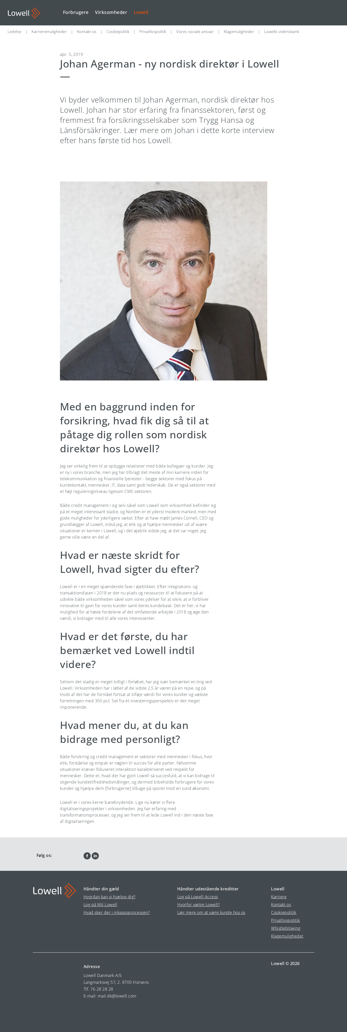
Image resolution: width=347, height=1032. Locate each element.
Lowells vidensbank (281, 31)
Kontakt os (87, 31)
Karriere (279, 897)
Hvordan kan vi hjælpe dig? (110, 897)
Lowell (141, 12)
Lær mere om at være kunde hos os (211, 912)
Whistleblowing (285, 928)
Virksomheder (111, 12)
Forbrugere (76, 12)
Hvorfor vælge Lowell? (198, 904)
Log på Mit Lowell (100, 904)
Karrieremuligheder (49, 31)
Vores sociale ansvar (195, 31)
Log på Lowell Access (197, 897)
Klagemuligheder (239, 31)
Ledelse (15, 31)
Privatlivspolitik (152, 31)
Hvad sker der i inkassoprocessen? (117, 912)
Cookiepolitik (118, 31)
